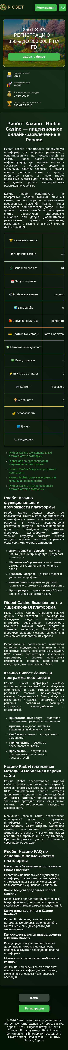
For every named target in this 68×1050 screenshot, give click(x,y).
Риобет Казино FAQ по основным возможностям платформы (31, 487)
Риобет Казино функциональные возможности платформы (30, 454)
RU (62, 7)
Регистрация (46, 7)
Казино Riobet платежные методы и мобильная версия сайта (32, 479)
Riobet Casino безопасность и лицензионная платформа (28, 462)
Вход (34, 997)
